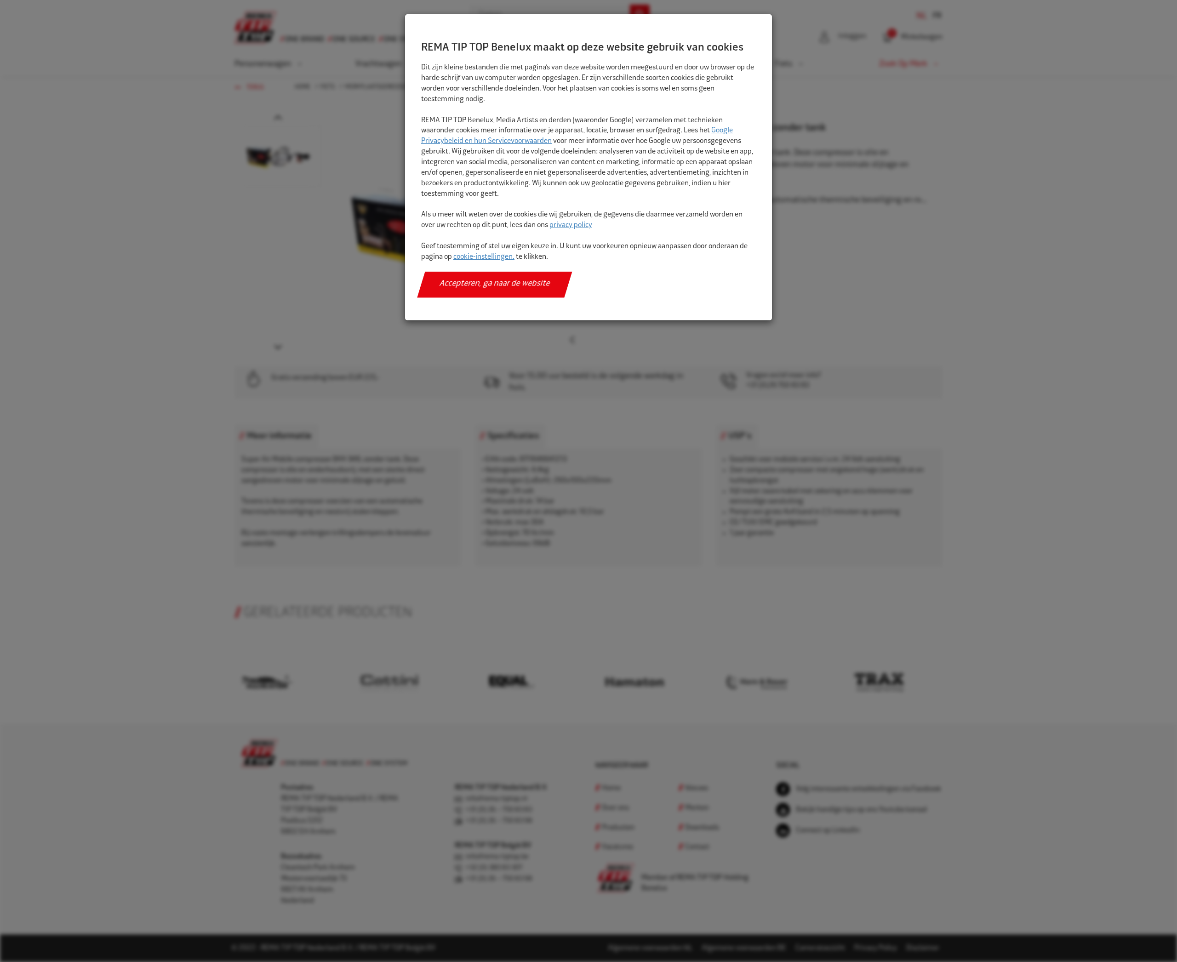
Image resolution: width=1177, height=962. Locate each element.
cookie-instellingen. (483, 257)
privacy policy (570, 225)
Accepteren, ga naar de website (495, 284)
